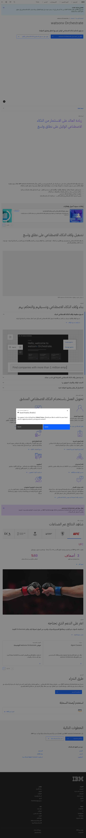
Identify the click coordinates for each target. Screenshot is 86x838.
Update (46, 427)
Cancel (19, 427)
